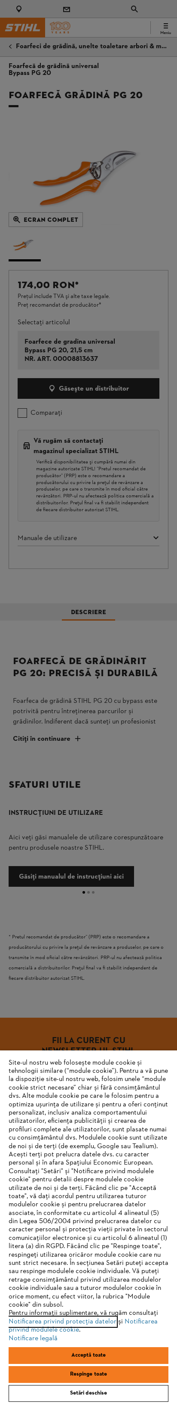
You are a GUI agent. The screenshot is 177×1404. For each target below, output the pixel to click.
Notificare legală (33, 1338)
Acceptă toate (88, 1355)
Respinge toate (88, 1374)
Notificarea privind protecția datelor (62, 1321)
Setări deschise (88, 1393)
